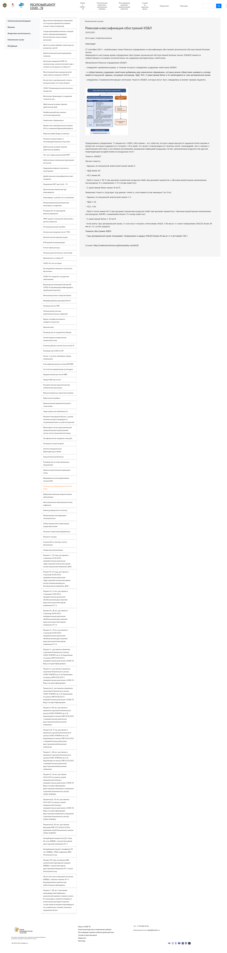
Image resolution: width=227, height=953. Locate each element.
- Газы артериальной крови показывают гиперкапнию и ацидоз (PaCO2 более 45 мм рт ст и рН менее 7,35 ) (136, 236)
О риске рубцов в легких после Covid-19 (58, 346)
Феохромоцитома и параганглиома (57, 295)
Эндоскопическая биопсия (53, 457)
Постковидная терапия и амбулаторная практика (96, 932)
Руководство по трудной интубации (57, 332)
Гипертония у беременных (53, 120)
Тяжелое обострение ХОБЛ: (98, 231)
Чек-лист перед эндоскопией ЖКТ (56, 155)
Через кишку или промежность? (55, 411)
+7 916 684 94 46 (143, 926)
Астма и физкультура (51, 248)
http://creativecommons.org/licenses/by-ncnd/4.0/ (116, 245)
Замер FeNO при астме (52, 380)
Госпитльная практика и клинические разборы (94, 929)
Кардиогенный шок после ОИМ (55, 374)
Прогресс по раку (50, 537)
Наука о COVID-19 (84, 927)
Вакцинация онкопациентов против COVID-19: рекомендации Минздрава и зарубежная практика (58, 287)
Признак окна (48, 327)
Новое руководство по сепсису (55, 510)
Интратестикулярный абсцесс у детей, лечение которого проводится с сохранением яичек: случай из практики (58, 419)
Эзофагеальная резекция (53, 550)
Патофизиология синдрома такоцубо (57, 438)
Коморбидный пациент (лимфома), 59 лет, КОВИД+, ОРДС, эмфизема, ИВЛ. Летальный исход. (58, 852)
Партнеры (81, 941)
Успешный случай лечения (53, 443)
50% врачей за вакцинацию (54, 242)
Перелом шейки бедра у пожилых (56, 134)
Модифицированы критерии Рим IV (57, 301)
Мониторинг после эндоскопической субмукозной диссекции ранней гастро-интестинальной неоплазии (57, 430)
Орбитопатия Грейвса (51, 398)
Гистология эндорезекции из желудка (58, 369)
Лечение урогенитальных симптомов (57, 253)
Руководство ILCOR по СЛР (53, 351)
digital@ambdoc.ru (153, 930)
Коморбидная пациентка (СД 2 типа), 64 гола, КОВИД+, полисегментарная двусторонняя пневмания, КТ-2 (57, 841)
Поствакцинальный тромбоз (54, 227)
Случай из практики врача (87, 935)
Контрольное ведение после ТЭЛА (56, 232)
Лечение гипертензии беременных (56, 532)
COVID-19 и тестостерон (52, 263)
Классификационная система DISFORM (58, 364)
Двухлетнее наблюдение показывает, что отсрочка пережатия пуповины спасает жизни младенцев (58, 23)
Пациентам (82, 938)
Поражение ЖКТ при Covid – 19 (55, 184)
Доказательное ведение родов (55, 237)
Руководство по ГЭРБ (51, 306)
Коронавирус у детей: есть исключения (58, 197)
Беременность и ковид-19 (53, 258)
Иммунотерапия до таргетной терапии (58, 393)
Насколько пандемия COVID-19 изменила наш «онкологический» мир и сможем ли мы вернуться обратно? (58, 64)
